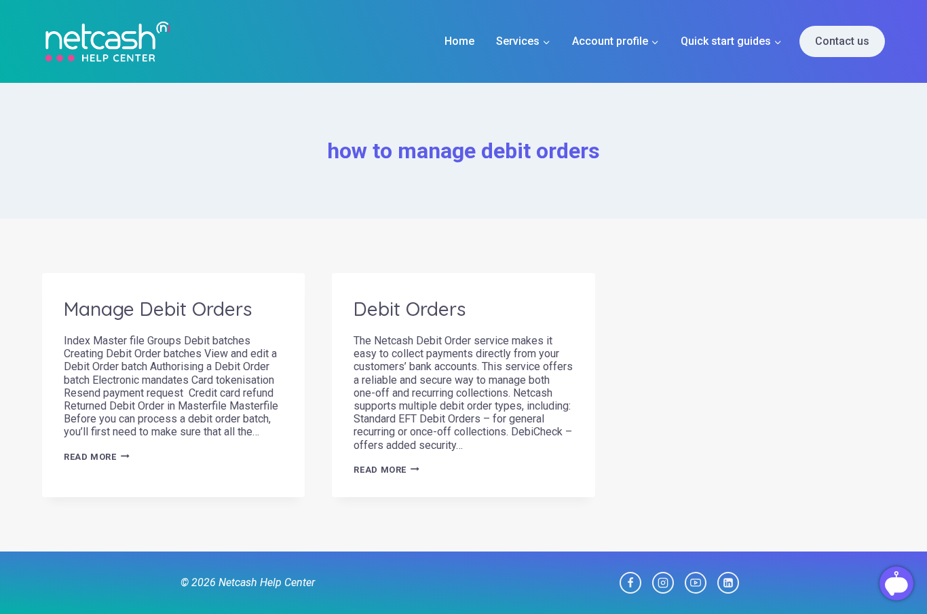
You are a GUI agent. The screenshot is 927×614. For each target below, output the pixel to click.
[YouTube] (695, 583)
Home (459, 41)
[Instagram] (663, 583)
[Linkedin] (728, 583)
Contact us (842, 41)
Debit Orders (410, 309)
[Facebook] (630, 583)
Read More (97, 457)
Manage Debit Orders (158, 309)
